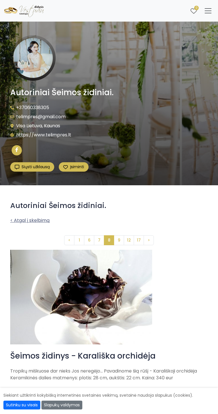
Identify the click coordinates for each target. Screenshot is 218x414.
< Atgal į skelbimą (30, 220)
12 (129, 240)
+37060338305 (32, 107)
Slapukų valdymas (62, 405)
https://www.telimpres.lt (43, 135)
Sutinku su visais (22, 405)
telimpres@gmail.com (41, 116)
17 (139, 240)
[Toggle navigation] (208, 11)
